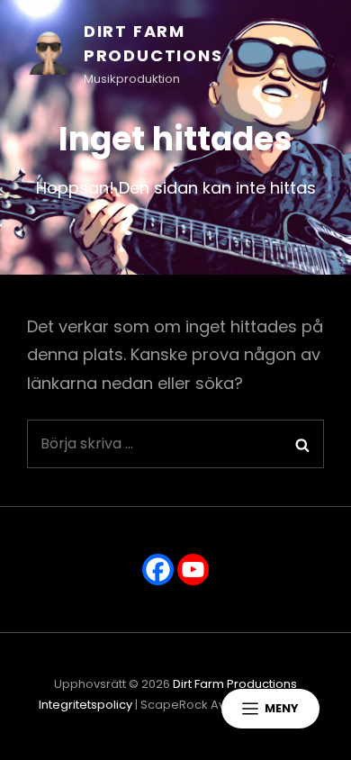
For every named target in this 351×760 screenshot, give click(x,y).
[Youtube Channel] (193, 569)
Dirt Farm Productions (235, 683)
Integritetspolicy (85, 704)
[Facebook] (158, 569)
